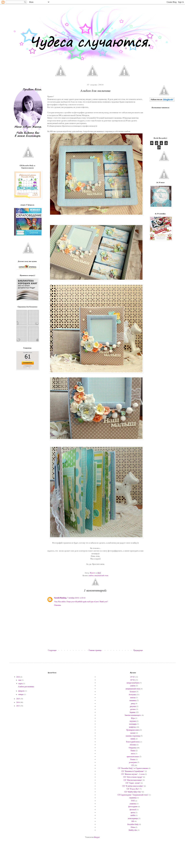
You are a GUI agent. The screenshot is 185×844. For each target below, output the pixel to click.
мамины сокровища (133, 736)
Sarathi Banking (60, 598)
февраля (21, 691)
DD (133, 821)
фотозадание (132, 806)
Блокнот (133, 691)
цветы (133, 812)
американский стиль (101, 575)
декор (133, 703)
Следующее (52, 650)
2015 (18, 698)
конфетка (132, 727)
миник (133, 738)
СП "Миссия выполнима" (133, 780)
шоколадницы (133, 818)
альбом (91, 575)
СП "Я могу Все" (133, 789)
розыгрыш (133, 762)
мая (20, 680)
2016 (18, 677)
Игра (133, 718)
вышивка (133, 700)
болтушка (132, 694)
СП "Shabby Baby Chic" (132, 792)
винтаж (132, 697)
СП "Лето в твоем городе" (133, 777)
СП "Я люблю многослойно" (132, 786)
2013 (18, 706)
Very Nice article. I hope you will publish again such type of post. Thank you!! (81, 601)
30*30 (132, 680)
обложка (133, 744)
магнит (132, 733)
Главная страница (95, 650)
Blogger (96, 837)
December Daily (132, 824)
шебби (133, 815)
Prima (133, 827)
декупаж (133, 706)
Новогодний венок (133, 742)
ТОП (133, 800)
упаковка (133, 803)
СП (132, 765)
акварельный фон (133, 683)
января (21, 694)
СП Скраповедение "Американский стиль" (133, 795)
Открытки (132, 747)
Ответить (57, 605)
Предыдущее (138, 650)
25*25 (132, 677)
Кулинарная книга (132, 730)
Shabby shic (133, 830)
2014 (18, 702)
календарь (132, 724)
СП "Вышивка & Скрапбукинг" (132, 771)
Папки (133, 750)
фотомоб (133, 809)
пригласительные (133, 756)
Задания (132, 712)
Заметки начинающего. (133, 715)
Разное (132, 759)
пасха (133, 753)
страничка (132, 797)
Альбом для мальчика (26, 686)
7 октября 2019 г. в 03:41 (76, 598)
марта (20, 683)
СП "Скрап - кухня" (133, 783)
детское (133, 709)
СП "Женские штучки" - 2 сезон (132, 774)
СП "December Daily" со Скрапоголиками (133, 768)
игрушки (133, 721)
